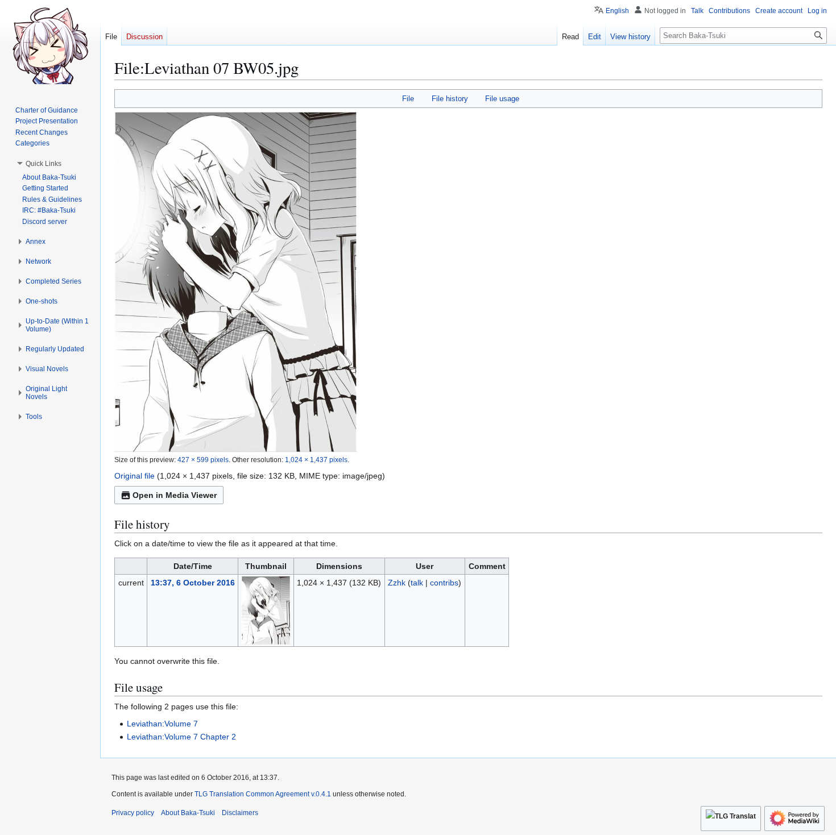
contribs (444, 582)
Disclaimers (240, 813)
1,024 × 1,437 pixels (316, 459)
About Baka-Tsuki (188, 813)
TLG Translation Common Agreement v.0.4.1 (262, 794)
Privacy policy (132, 813)
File (408, 98)
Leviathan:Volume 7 (162, 723)
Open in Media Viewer (175, 495)
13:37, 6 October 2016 (193, 582)
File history (450, 98)
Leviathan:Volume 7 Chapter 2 (181, 736)
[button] (43, 164)
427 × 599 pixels (203, 459)
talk (417, 582)
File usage (502, 98)
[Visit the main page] (50, 45)
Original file (134, 475)
